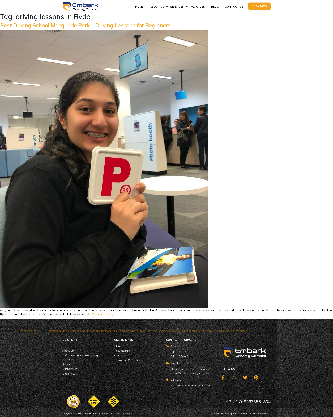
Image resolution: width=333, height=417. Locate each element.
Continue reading (103, 314)
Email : (174, 363)
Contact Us (234, 6)
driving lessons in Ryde (131, 330)
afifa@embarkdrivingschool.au (189, 369)
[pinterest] (256, 377)
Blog (215, 6)
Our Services (69, 368)
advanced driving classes (65, 330)
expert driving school (200, 330)
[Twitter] (245, 377)
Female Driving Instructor (231, 330)
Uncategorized (29, 330)
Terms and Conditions (127, 360)
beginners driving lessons (98, 330)
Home (139, 6)
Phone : (175, 346)
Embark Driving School (95, 413)
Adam (66, 364)
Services (177, 6)
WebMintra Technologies (256, 413)
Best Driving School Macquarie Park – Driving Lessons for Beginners (85, 25)
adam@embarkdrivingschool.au (190, 373)
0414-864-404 (180, 356)
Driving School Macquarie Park (166, 330)
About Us (157, 6)
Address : (176, 380)
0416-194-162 (180, 352)
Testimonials (122, 350)
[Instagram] (234, 377)
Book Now (259, 6)
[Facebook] (223, 377)
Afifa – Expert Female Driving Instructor (80, 357)
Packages (197, 6)
